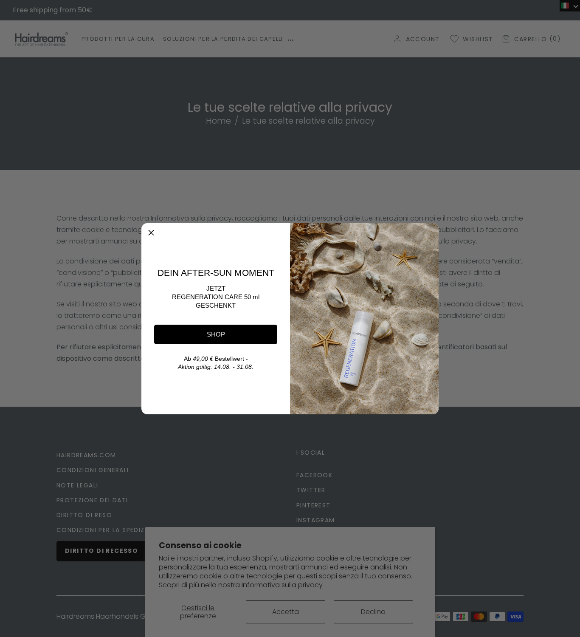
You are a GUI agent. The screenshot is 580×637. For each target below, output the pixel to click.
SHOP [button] (216, 334)
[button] (151, 232)
